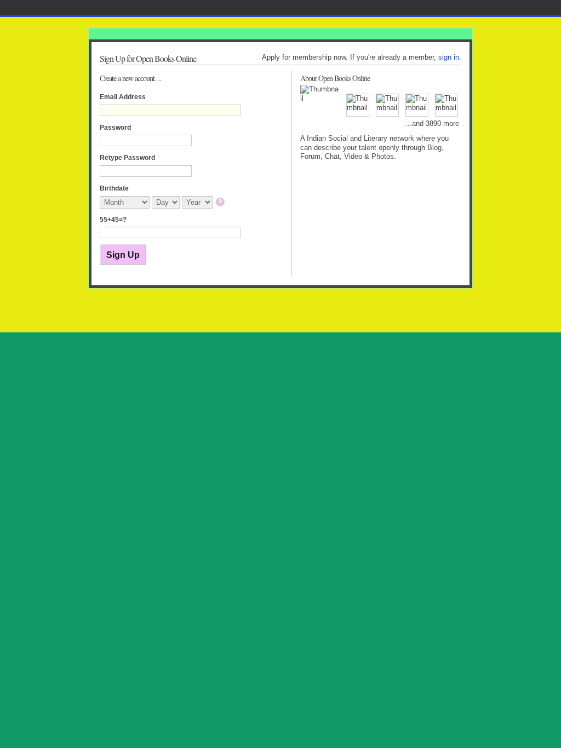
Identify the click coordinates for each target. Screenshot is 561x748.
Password (115, 127)
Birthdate (114, 188)
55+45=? (113, 219)
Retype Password (127, 158)
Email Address (123, 97)
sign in (448, 57)
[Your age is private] (221, 203)
